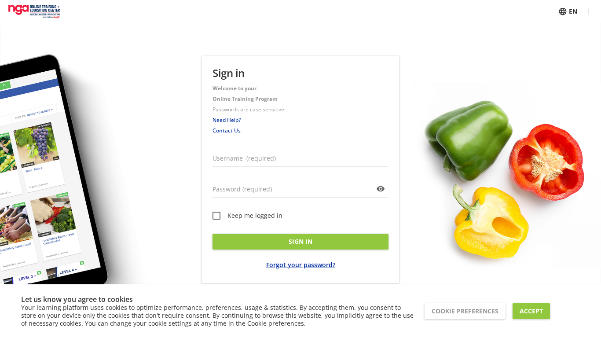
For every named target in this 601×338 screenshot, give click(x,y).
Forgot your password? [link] (300, 265)
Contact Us (227, 130)
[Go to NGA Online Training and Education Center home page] (34, 11)
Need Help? (227, 120)
